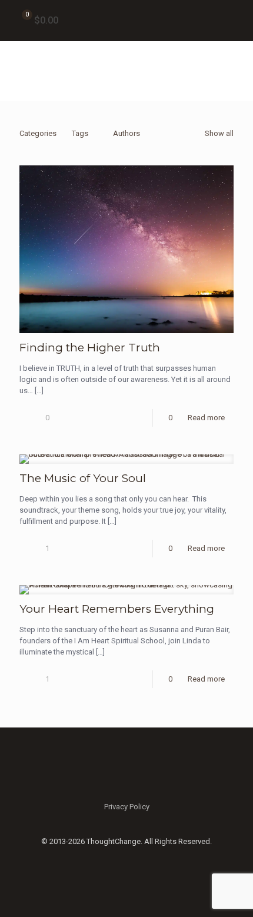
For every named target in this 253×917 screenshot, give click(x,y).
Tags (80, 133)
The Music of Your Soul (82, 478)
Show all (219, 133)
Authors (126, 133)
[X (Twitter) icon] (126, 858)
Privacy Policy (126, 806)
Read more (206, 417)
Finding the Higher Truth (89, 347)
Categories (37, 133)
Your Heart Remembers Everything (116, 609)
